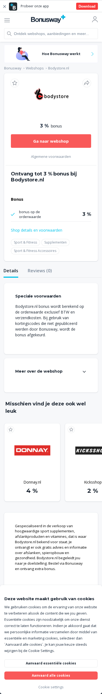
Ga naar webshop (51, 141)
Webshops (35, 68)
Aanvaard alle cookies (51, 675)
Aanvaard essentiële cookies (51, 663)
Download (87, 6)
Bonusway (12, 68)
